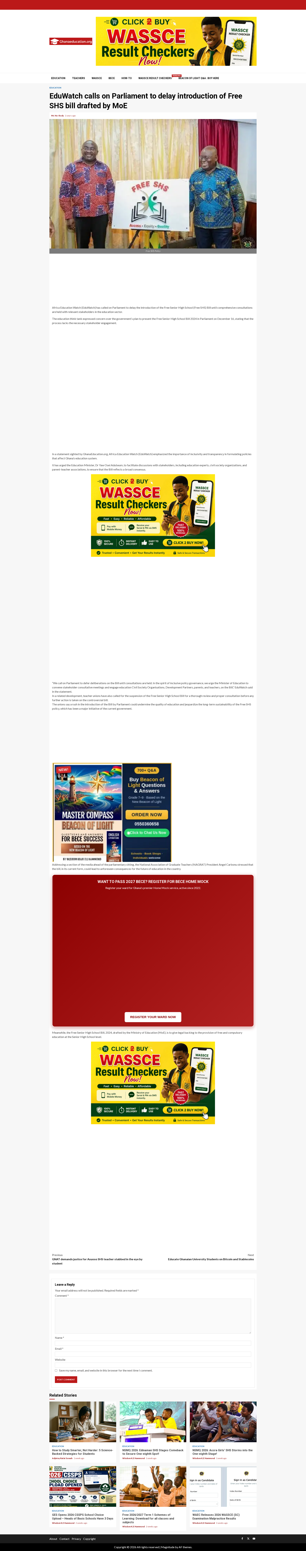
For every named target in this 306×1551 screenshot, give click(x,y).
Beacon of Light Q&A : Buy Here (198, 78)
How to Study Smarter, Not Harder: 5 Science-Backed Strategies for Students (82, 1422)
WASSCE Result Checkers (155, 78)
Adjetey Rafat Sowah (62, 1458)
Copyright (89, 1538)
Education (58, 78)
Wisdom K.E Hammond (133, 1458)
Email (59, 1348)
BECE (112, 78)
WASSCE (97, 78)
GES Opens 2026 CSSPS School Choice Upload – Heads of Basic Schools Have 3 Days (82, 1486)
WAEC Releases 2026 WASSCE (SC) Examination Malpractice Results (223, 1486)
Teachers (78, 78)
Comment (62, 1295)
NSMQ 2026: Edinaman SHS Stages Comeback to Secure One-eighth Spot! (153, 1422)
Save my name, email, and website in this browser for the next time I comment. (105, 1370)
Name (59, 1337)
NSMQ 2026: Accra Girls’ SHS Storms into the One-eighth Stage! (223, 1422)
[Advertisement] (153, 280)
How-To (126, 78)
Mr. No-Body (57, 115)
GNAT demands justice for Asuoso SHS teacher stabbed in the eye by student (97, 1259)
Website (60, 1359)
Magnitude (167, 1547)
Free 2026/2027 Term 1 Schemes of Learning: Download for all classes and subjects (153, 1486)
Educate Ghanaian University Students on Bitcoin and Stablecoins (211, 1257)
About (53, 1538)
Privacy (76, 1538)
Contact (64, 1538)
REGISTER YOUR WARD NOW (153, 1017)
